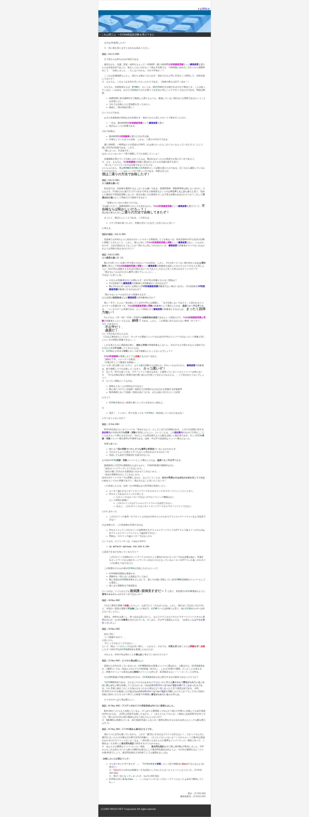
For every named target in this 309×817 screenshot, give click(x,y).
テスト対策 (152, 764)
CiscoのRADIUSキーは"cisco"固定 (150, 691)
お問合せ (205, 9)
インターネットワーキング (122, 764)
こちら (129, 48)
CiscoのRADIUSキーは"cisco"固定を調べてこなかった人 (171, 685)
